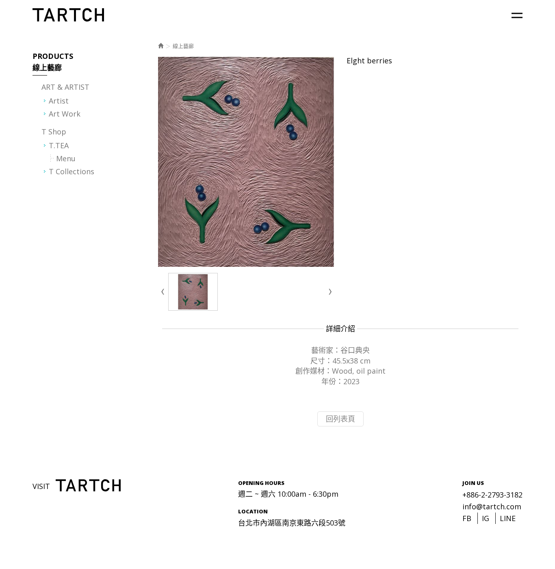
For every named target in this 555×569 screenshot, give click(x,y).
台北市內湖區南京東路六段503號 (291, 523)
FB (466, 518)
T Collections (71, 171)
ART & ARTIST (65, 87)
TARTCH (69, 15)
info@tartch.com (491, 506)
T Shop (53, 131)
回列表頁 (340, 419)
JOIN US (473, 483)
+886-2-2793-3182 (492, 495)
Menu (66, 158)
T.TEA (59, 145)
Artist (59, 101)
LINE (508, 518)
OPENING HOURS (261, 483)
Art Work (64, 114)
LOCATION (253, 511)
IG (485, 518)
